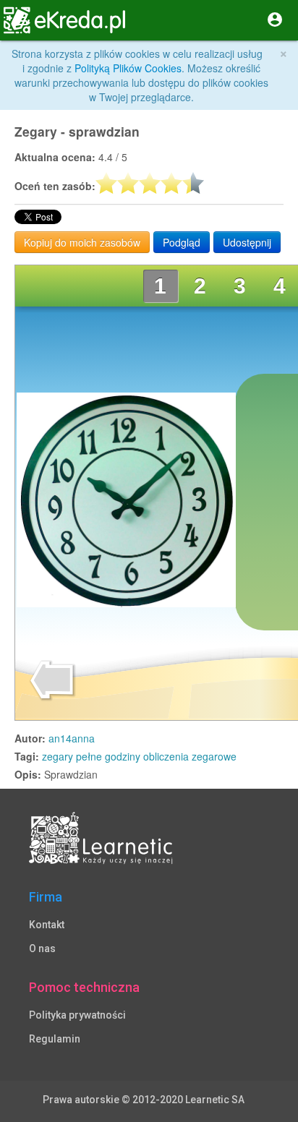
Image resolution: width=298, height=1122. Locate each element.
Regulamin (54, 1039)
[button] (20, 20)
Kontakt (46, 924)
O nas (42, 948)
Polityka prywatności (77, 1015)
